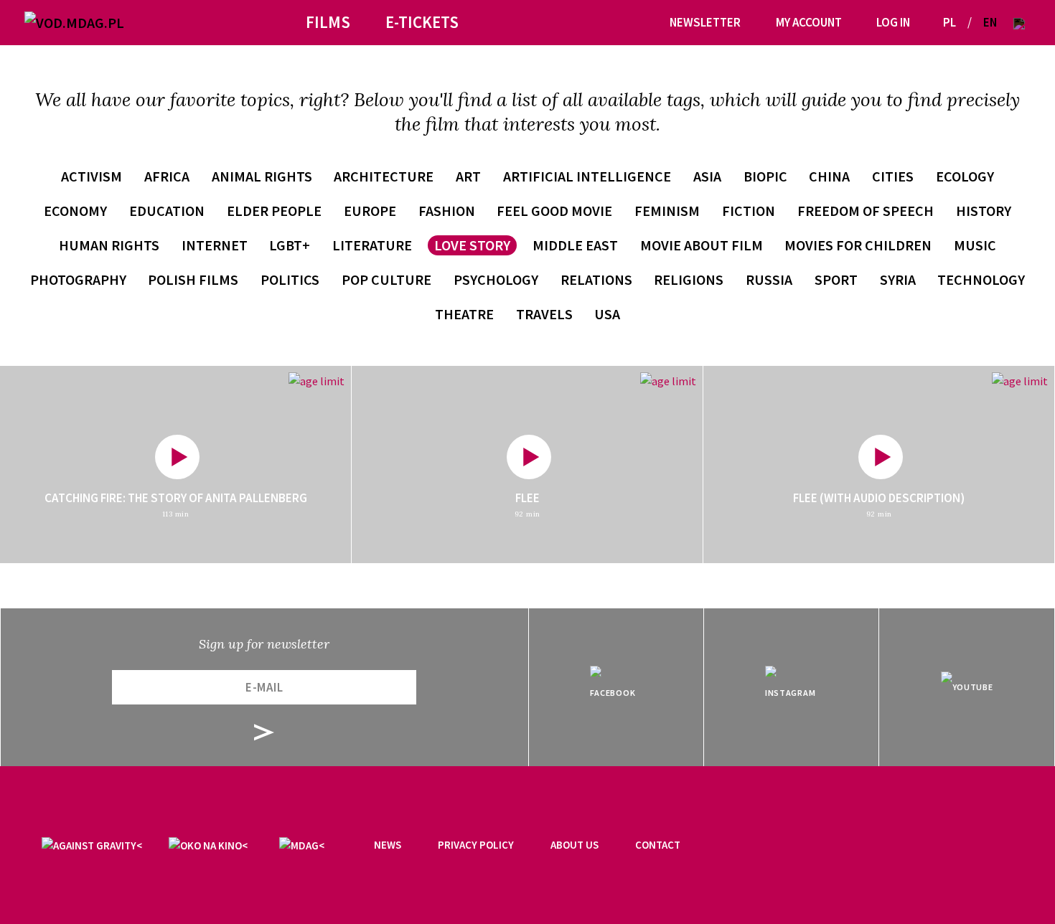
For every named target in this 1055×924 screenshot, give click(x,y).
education (167, 211)
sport (836, 279)
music (975, 245)
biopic (765, 176)
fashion (446, 211)
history (983, 211)
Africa (166, 176)
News (387, 845)
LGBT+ (289, 245)
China (829, 176)
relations (596, 279)
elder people (274, 211)
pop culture (386, 279)
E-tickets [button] (422, 21)
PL (949, 22)
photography (78, 279)
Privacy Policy (476, 845)
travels (544, 314)
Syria (898, 279)
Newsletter (705, 22)
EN (990, 22)
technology (981, 279)
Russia (769, 279)
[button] (1019, 22)
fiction (748, 211)
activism (91, 176)
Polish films (193, 279)
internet (215, 245)
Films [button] (328, 21)
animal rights (262, 176)
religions (688, 279)
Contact (657, 845)
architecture (383, 176)
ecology (965, 176)
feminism (667, 211)
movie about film (701, 245)
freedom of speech (865, 211)
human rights (109, 245)
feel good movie (554, 211)
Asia (707, 176)
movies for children (858, 245)
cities (893, 176)
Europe (370, 211)
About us (574, 845)
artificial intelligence (587, 176)
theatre (464, 314)
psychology (496, 279)
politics (290, 279)
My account (809, 22)
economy (75, 211)
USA (607, 314)
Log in (893, 22)
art (468, 176)
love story (472, 245)
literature (372, 245)
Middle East (575, 245)
